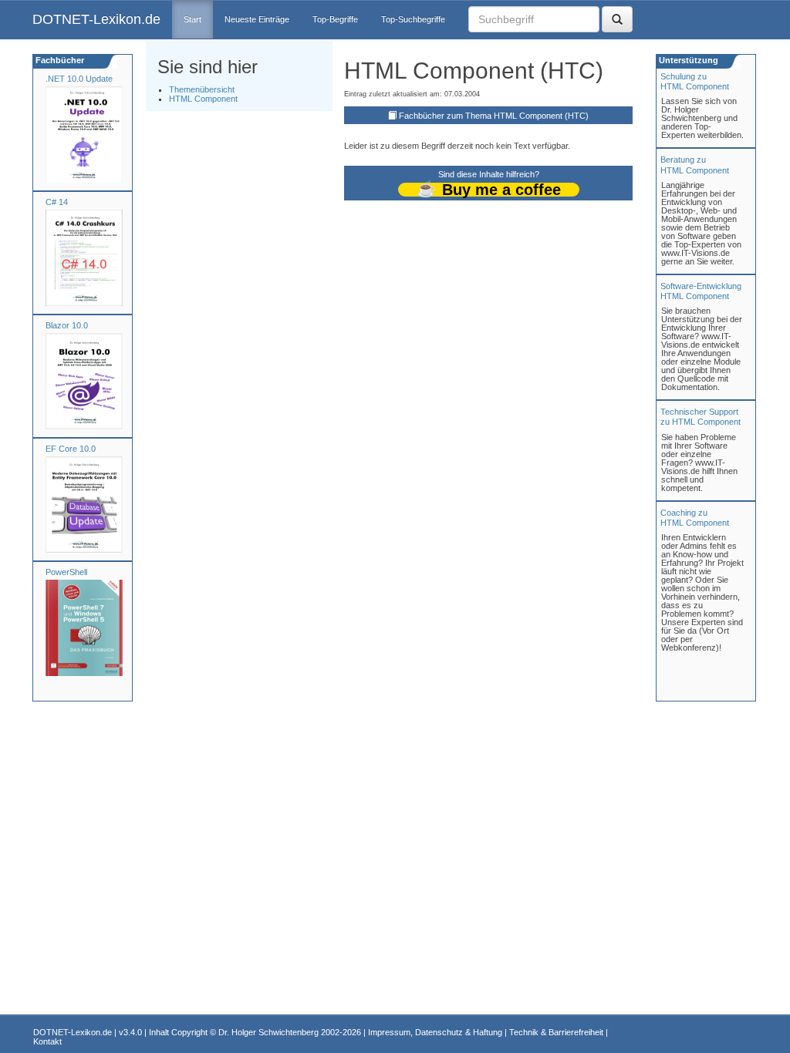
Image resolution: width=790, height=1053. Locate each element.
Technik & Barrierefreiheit (556, 1032)
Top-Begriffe (335, 19)
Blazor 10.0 (67, 325)
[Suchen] (617, 19)
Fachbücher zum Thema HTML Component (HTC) (494, 115)
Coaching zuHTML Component (694, 517)
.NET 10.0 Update (79, 78)
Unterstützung (687, 60)
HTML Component (203, 98)
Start (192, 19)
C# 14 (57, 202)
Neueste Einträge (257, 19)
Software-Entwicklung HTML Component (700, 291)
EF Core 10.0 (71, 448)
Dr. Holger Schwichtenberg (268, 1032)
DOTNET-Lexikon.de (96, 19)
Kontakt (47, 1041)
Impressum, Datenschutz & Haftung (435, 1032)
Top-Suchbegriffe (413, 19)
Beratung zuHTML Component (694, 164)
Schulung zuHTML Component (694, 81)
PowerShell (66, 572)
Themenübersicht (202, 89)
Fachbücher (58, 60)
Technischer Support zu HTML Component (700, 416)
